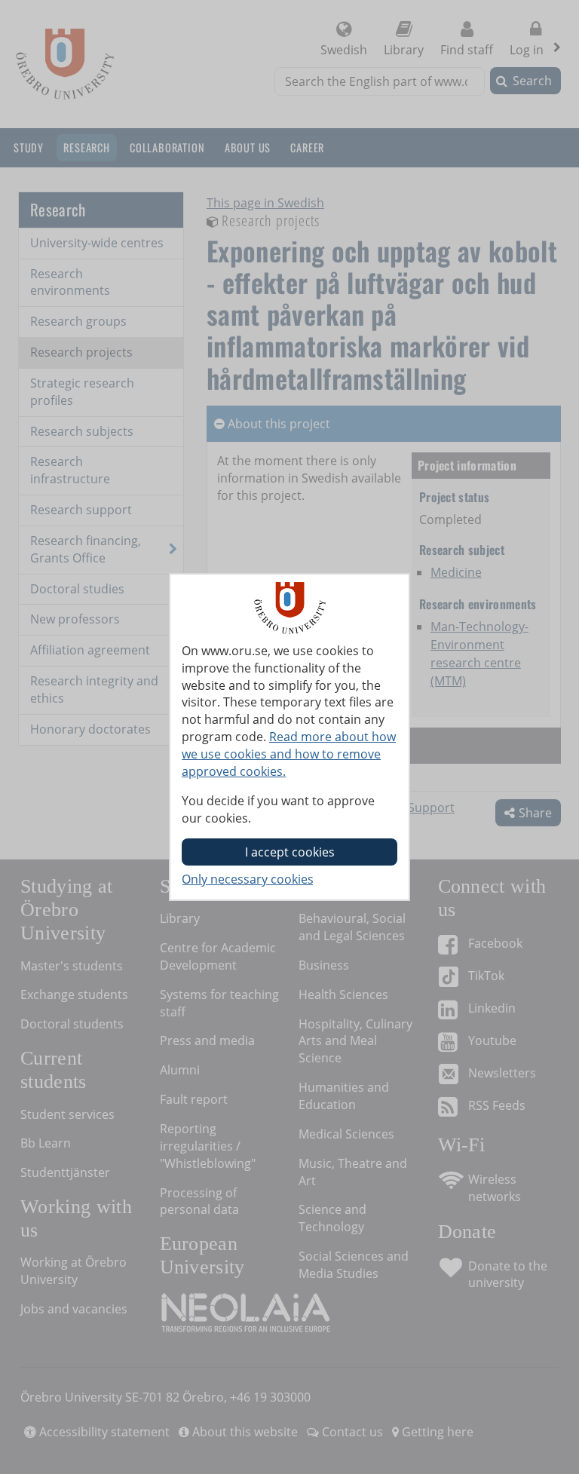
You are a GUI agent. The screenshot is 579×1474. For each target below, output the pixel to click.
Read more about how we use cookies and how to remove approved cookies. (289, 754)
